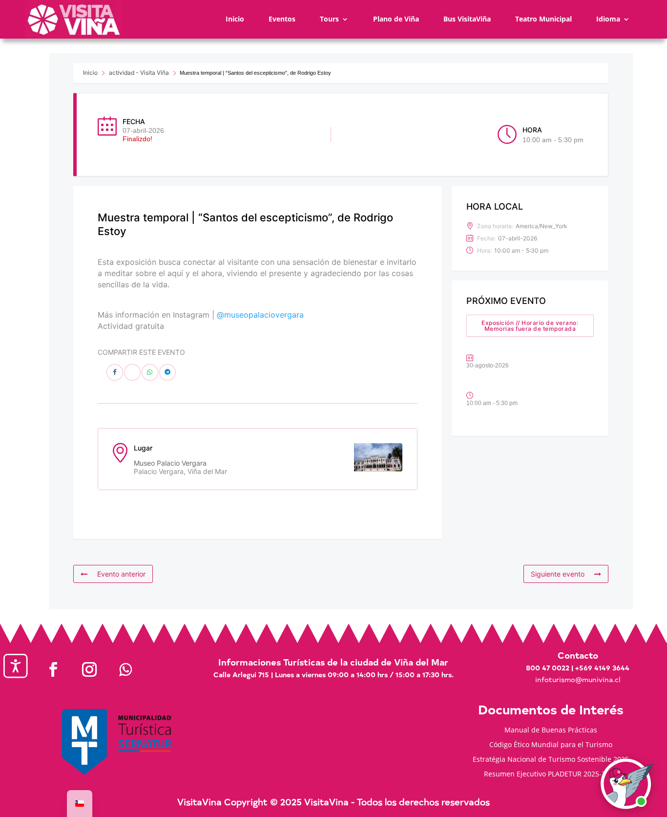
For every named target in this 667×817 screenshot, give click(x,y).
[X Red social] (132, 372)
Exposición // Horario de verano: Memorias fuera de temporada (529, 325)
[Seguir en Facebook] (53, 669)
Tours (329, 18)
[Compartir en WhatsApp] (150, 372)
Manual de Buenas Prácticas (550, 730)
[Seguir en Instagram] (89, 669)
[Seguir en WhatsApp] (125, 669)
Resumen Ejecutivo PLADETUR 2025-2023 (550, 774)
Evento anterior (121, 574)
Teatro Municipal (543, 18)
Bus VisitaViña (467, 18)
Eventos (282, 18)
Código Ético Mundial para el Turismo (550, 745)
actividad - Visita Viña (139, 72)
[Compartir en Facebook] (114, 372)
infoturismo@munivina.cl (577, 679)
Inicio (235, 18)
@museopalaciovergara (260, 315)
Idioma (608, 18)
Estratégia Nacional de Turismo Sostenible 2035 (551, 760)
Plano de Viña (396, 18)
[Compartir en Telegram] (167, 372)
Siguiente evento (557, 574)
